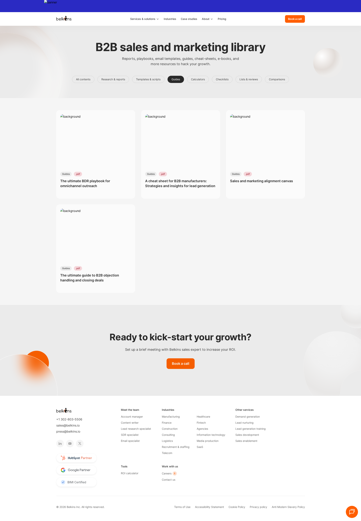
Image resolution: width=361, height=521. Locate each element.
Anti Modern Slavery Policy (288, 507)
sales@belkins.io (68, 425)
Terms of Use (182, 507)
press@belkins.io (68, 431)
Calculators (198, 79)
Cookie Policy (237, 507)
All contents (83, 79)
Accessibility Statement (209, 507)
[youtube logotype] (70, 443)
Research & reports (113, 79)
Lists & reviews (249, 79)
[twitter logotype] (80, 443)
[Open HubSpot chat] (352, 512)
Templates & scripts (148, 79)
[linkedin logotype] (60, 443)
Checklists (222, 79)
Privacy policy (258, 507)
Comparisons (277, 79)
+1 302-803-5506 (69, 419)
